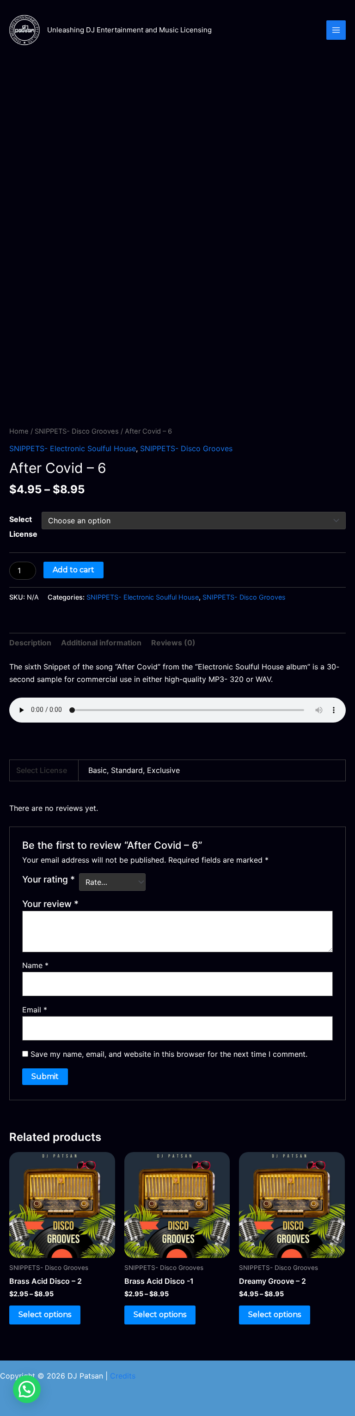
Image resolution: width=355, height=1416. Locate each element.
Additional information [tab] (101, 642)
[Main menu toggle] (336, 30)
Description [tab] (30, 642)
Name (35, 965)
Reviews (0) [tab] (173, 642)
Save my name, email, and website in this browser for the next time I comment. (169, 1054)
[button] (27, 1389)
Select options (44, 1314)
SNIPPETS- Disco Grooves (77, 431)
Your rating (48, 879)
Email (34, 1009)
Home (19, 431)
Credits (122, 1375)
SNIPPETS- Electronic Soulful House (72, 448)
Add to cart (73, 569)
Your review (50, 903)
